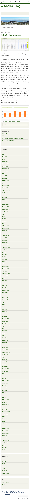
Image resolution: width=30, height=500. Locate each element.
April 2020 (4, 259)
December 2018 (5, 295)
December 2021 (5, 228)
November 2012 (5, 435)
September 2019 (6, 273)
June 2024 (4, 197)
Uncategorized (8, 121)
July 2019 (4, 278)
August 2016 (5, 354)
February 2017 (5, 340)
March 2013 (4, 426)
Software (4, 468)
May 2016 (4, 359)
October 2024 (5, 187)
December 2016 (5, 345)
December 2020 (5, 242)
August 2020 (5, 249)
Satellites (4, 466)
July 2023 (4, 214)
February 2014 (5, 399)
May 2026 (4, 152)
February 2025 (5, 180)
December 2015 (5, 368)
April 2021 (4, 237)
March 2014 (4, 397)
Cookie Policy (7, 494)
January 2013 (5, 430)
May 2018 (4, 307)
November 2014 (5, 383)
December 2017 (5, 318)
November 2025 (5, 164)
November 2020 (5, 245)
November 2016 (5, 347)
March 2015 (4, 378)
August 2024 (5, 192)
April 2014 (4, 395)
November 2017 (5, 321)
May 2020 (4, 256)
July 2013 (4, 416)
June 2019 (4, 280)
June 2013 (4, 419)
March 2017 (4, 338)
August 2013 (5, 414)
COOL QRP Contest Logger (8, 140)
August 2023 (5, 211)
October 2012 (5, 438)
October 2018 (5, 299)
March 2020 (4, 261)
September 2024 (6, 190)
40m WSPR (4, 133)
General (4, 461)
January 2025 (5, 183)
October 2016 (5, 349)
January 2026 (5, 159)
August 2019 (5, 276)
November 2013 (5, 407)
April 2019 (4, 285)
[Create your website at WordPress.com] (15, 1)
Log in (3, 484)
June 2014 (4, 390)
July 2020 (4, 252)
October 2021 (5, 233)
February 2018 (5, 314)
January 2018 (5, 316)
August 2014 (5, 388)
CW (3, 459)
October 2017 (5, 323)
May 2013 (4, 421)
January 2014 (5, 402)
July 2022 (4, 218)
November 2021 (5, 230)
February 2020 (5, 264)
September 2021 (6, 235)
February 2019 (5, 290)
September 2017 (6, 326)
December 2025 (5, 161)
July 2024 (4, 195)
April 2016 (4, 361)
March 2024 (4, 199)
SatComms (4, 136)
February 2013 (5, 428)
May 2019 (4, 283)
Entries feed (5, 487)
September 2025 (6, 168)
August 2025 (5, 171)
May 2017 (4, 333)
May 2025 (4, 173)
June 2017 (4, 330)
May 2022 (4, 221)
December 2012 (5, 433)
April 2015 (4, 376)
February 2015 (5, 380)
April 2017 (4, 335)
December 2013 (5, 404)
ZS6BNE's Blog (10, 6)
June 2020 (4, 254)
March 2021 (4, 240)
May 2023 (4, 216)
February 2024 (5, 202)
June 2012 (4, 447)
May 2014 (4, 392)
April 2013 (4, 423)
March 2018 (4, 311)
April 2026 (4, 154)
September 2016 (6, 352)
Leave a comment (16, 121)
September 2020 (6, 247)
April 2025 (4, 175)
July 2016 (4, 357)
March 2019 (4, 287)
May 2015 (4, 373)
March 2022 (4, 223)
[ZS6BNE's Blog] (15, 24)
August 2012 (5, 442)
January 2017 (5, 342)
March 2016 (4, 364)
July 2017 (4, 328)
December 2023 (5, 204)
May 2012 (4, 449)
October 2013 (5, 409)
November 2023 (5, 206)
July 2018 (4, 304)
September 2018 (6, 302)
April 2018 (4, 309)
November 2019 (5, 268)
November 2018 (5, 297)
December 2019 (5, 266)
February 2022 (5, 226)
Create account (5, 482)
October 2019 (5, 271)
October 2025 (5, 166)
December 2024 (5, 185)
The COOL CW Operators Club (9, 143)
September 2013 (6, 411)
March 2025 (4, 178)
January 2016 (5, 366)
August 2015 (5, 371)
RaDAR (3, 463)
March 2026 (4, 156)
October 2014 (5, 385)
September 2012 (6, 440)
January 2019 (5, 292)
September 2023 (6, 209)
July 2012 (4, 445)
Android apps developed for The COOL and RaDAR (13, 138)
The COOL (4, 470)
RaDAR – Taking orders (11, 35)
